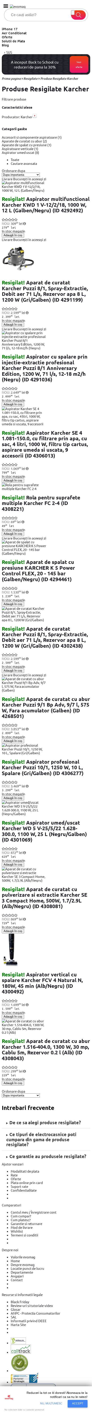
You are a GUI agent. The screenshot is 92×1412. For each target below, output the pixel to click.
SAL (14, 1317)
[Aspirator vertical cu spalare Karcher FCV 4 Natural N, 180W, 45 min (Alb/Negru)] (11, 965)
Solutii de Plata (13, 41)
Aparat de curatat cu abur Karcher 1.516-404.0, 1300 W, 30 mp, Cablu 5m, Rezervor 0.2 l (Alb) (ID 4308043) (46, 1049)
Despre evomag (23, 1264)
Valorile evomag (23, 1257)
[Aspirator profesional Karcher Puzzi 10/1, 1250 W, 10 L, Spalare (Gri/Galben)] (24, 753)
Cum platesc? (21, 1220)
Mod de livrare (21, 1227)
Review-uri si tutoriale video (32, 1305)
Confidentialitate (24, 1190)
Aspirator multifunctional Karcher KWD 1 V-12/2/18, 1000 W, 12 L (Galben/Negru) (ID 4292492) (46, 205)
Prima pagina (11, 79)
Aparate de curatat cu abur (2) (24, 141)
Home (15, 1261)
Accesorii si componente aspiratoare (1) (32, 137)
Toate (15, 159)
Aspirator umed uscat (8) (20, 152)
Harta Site (18, 1324)
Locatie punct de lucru (27, 1268)
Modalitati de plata (25, 1171)
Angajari (17, 1276)
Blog (5, 45)
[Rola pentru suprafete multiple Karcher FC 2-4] (24, 488)
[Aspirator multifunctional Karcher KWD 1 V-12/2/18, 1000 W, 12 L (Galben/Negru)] (24, 190)
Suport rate (19, 1186)
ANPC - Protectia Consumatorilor (35, 1313)
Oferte (7, 37)
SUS (9, 52)
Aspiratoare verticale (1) (20, 148)
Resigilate (30, 79)
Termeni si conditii (24, 1235)
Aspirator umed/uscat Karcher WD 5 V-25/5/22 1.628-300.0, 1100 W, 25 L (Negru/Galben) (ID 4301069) (44, 831)
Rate (14, 1175)
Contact (17, 1280)
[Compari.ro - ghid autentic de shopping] (20, 1370)
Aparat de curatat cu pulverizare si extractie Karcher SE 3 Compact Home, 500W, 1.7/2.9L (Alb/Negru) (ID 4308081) (44, 897)
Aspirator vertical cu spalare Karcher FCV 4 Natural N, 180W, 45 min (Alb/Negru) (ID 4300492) (42, 983)
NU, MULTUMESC (51, 1403)
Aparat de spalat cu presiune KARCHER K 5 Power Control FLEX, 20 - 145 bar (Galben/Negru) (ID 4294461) (38, 570)
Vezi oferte (79, 64)
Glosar (16, 1309)
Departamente (22, 1272)
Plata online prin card (27, 1182)
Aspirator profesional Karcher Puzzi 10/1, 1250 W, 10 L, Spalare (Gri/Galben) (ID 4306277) (43, 767)
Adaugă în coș (13, 235)
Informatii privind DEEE (29, 1321)
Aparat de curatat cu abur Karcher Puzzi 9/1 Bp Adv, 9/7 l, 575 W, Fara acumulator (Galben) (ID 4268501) (46, 707)
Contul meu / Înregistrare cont (33, 1212)
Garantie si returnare (26, 1223)
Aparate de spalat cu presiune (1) (26, 145)
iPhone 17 (10, 29)
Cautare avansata (24, 163)
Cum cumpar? (21, 1216)
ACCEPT (77, 1403)
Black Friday (20, 1302)
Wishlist (17, 1231)
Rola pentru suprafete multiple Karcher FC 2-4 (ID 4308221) (41, 503)
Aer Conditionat (14, 33)
